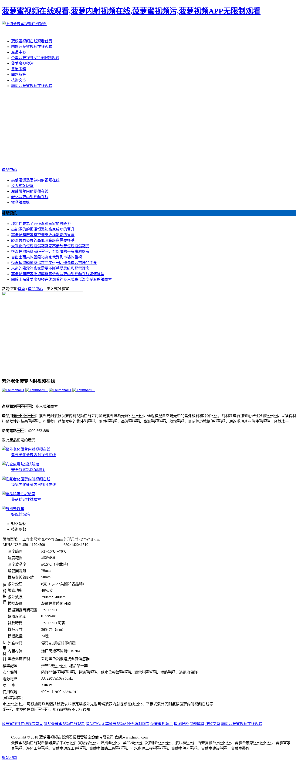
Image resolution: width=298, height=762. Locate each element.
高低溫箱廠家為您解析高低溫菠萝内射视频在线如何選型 (57, 274)
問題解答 (18, 75)
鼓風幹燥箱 (20, 514)
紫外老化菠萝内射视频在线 (33, 455)
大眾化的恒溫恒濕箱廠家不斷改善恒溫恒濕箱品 (50, 246)
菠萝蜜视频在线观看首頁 (31, 41)
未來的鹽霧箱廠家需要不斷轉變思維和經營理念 (50, 268)
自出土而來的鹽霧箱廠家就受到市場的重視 (46, 257)
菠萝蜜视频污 (22, 63)
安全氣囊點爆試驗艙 (28, 470)
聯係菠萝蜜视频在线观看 (31, 86)
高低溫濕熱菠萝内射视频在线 (35, 180)
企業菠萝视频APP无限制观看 (35, 58)
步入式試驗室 (22, 186)
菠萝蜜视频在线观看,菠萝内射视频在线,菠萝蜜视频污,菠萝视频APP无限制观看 (131, 11)
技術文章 (18, 80)
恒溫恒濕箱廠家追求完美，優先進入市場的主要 (54, 263)
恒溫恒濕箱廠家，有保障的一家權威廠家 (50, 252)
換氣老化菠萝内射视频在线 (33, 485)
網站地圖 (9, 758)
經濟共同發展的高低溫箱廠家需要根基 (42, 240)
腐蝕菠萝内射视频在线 (29, 191)
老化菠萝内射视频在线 (29, 197)
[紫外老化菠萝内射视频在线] (13, 390)
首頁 (21, 289)
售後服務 (18, 69)
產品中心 (18, 52)
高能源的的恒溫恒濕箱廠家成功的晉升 (42, 229)
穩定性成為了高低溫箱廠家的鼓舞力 (41, 224)
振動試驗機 (20, 202)
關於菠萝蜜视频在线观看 (31, 47)
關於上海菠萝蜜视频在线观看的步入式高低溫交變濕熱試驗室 (61, 279)
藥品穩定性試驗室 (26, 499)
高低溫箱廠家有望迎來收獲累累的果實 (42, 235)
